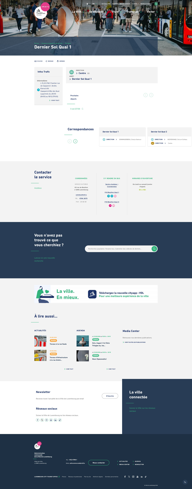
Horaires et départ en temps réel (52, 43)
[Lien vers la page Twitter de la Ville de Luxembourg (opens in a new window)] (42, 420)
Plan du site (87, 476)
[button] (156, 4)
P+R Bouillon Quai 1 (112, 192)
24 (115, 196)
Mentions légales (98, 476)
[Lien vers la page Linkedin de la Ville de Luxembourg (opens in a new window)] (55, 420)
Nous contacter (99, 463)
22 (112, 196)
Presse (64, 476)
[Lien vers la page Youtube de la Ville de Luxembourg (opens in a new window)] (51, 420)
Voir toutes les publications (135, 342)
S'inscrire (110, 396)
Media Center (125, 4)
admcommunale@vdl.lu (77, 463)
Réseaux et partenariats (75, 476)
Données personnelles (111, 476)
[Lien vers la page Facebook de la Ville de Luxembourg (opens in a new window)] (37, 420)
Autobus (38, 188)
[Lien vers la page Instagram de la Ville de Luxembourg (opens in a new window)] (46, 420)
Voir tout (55, 100)
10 (108, 196)
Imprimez (62, 61)
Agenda (115, 4)
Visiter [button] (151, 11)
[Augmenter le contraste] (87, 4)
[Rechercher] (154, 249)
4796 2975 (83, 198)
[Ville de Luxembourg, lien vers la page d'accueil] (42, 18)
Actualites (123, 461)
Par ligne (68, 43)
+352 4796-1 (73, 460)
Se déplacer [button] (97, 11)
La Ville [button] (77, 11)
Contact (135, 4)
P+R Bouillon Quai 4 (112, 202)
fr (93, 4)
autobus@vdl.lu (81, 195)
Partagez (50, 61)
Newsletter (145, 4)
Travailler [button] (132, 11)
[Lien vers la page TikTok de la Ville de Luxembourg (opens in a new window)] (60, 420)
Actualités (106, 4)
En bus (36, 43)
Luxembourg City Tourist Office (46, 476)
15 (110, 205)
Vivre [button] (115, 11)
